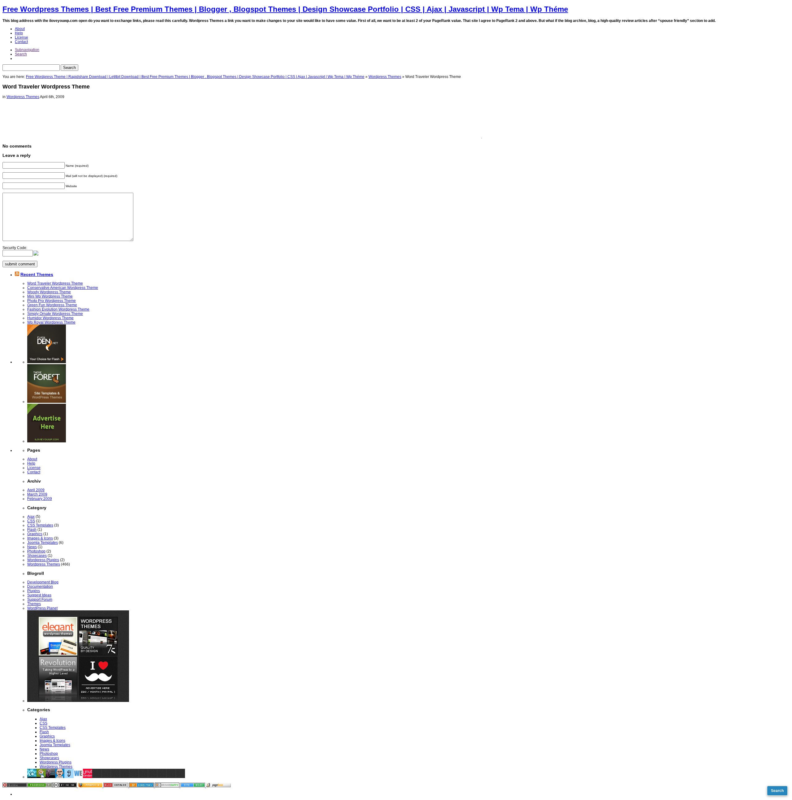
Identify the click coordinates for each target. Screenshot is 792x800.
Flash (32, 529)
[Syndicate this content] (17, 274)
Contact (21, 42)
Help (19, 33)
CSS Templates (40, 525)
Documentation (40, 586)
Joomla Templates (42, 542)
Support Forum (39, 599)
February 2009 (39, 499)
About (20, 29)
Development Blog (42, 582)
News (32, 547)
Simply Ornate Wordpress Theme (55, 314)
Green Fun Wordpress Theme (52, 305)
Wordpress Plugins (43, 560)
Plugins (33, 591)
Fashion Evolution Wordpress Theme (58, 309)
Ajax (31, 516)
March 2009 (37, 494)
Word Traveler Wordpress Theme (55, 283)
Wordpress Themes (384, 77)
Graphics (34, 534)
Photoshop (36, 551)
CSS (31, 521)
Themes (34, 604)
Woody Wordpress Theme (49, 292)
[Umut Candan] (87, 777)
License (21, 37)
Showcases (37, 555)
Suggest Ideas (39, 595)
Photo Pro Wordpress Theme (51, 301)
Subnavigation (27, 50)
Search (21, 54)
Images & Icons (40, 538)
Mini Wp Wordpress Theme (50, 296)
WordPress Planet (42, 608)
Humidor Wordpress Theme (50, 318)
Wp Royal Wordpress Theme (51, 322)
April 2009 (36, 490)
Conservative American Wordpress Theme (62, 288)
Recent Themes (36, 274)
